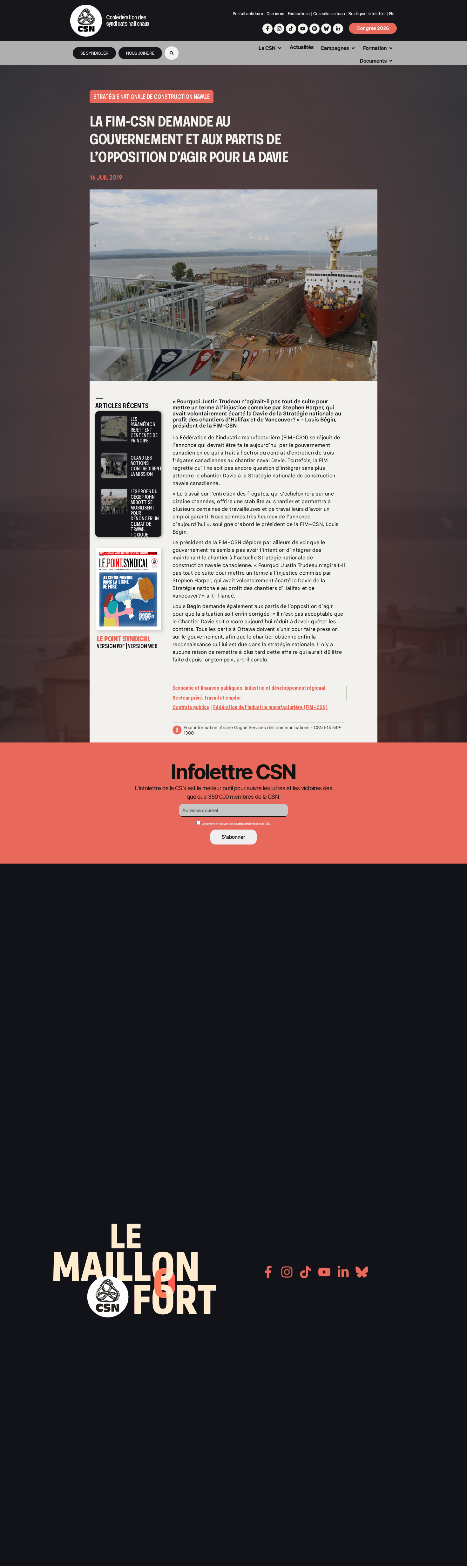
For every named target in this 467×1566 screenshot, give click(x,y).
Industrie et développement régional (285, 688)
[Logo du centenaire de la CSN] (86, 21)
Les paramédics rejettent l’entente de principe (144, 430)
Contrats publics (191, 707)
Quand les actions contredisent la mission (146, 466)
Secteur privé (187, 698)
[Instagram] (279, 29)
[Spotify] (314, 29)
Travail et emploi (222, 698)
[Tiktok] (291, 29)
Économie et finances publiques (207, 688)
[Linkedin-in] (338, 29)
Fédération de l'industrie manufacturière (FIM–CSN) (270, 707)
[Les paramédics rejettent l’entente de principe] (114, 429)
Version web (143, 646)
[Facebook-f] (267, 29)
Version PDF (111, 646)
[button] (172, 53)
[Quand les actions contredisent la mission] (114, 465)
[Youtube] (303, 29)
